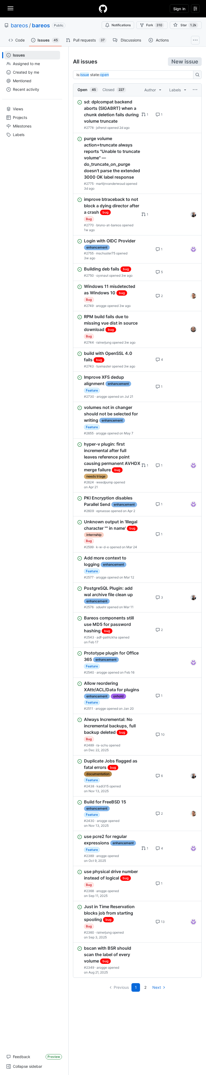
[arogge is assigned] (193, 296)
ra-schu (102, 745)
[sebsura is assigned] (193, 249)
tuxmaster (103, 366)
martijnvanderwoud (110, 184)
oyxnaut (102, 275)
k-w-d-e (102, 547)
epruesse (103, 511)
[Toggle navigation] (10, 8)
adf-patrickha (107, 637)
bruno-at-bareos (108, 225)
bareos (19, 25)
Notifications (121, 25)
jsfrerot (101, 128)
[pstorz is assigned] (193, 329)
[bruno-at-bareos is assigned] (193, 214)
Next (156, 987)
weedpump (104, 482)
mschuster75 (105, 253)
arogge (101, 306)
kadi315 (103, 786)
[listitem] (137, 114)
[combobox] (134, 75)
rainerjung (103, 342)
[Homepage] (103, 8)
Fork (154, 25)
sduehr (101, 607)
